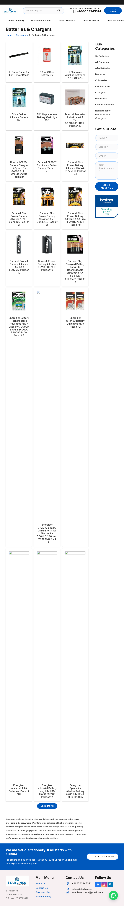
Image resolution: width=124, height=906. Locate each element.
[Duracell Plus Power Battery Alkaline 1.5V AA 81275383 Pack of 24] (75, 156)
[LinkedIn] (110, 884)
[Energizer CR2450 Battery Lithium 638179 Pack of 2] (75, 417)
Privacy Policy (43, 896)
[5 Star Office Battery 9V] (47, 62)
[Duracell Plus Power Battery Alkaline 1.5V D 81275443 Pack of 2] (47, 206)
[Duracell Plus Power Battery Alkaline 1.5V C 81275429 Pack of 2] (19, 206)
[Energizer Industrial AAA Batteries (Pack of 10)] (19, 674)
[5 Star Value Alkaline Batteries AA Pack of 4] (75, 62)
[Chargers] (106, 92)
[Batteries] (106, 74)
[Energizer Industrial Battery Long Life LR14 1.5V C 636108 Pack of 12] (47, 674)
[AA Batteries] (106, 62)
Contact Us (42, 887)
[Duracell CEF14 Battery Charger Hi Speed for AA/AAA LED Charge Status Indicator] (19, 156)
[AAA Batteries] (106, 68)
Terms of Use (43, 892)
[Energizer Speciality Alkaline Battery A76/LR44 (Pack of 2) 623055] (75, 674)
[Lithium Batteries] (106, 104)
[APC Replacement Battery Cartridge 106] (47, 107)
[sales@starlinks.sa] (68, 889)
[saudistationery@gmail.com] (68, 892)
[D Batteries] (106, 98)
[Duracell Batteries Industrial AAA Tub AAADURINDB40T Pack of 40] (75, 107)
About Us (40, 883)
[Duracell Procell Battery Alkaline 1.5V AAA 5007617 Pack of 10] (19, 258)
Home (9, 35)
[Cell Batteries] (106, 86)
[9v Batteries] (106, 56)
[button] (113, 895)
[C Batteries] (106, 80)
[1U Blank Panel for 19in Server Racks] (19, 62)
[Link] (10, 10)
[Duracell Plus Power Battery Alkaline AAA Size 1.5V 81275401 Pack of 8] (75, 206)
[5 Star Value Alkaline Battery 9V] (19, 107)
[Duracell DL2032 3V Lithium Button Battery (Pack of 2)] (47, 156)
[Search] (58, 10)
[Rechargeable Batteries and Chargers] (106, 114)
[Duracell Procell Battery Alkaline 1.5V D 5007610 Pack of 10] (47, 258)
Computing (22, 35)
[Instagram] (104, 884)
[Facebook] (98, 884)
